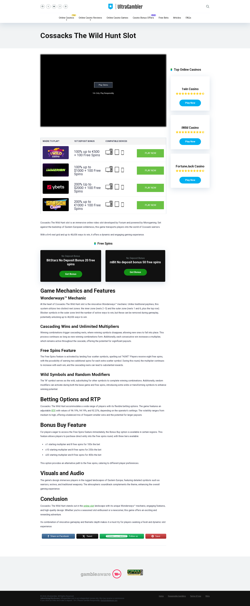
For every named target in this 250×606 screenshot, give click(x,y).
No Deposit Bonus (70, 256)
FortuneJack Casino (190, 166)
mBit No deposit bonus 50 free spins (135, 262)
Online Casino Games (117, 17)
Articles (177, 17)
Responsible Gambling (177, 596)
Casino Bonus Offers (143, 17)
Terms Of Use (195, 596)
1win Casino (190, 89)
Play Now (150, 153)
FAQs (188, 17)
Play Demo (103, 85)
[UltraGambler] (125, 6)
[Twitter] (48, 6)
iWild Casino (190, 127)
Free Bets (164, 17)
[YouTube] (54, 6)
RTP (53, 410)
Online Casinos (66, 17)
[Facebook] (42, 6)
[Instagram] (60, 6)
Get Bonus (70, 274)
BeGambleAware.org (109, 600)
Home (161, 596)
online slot (88, 505)
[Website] (66, 6)
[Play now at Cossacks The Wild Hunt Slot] (56, 158)
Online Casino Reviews (90, 17)
